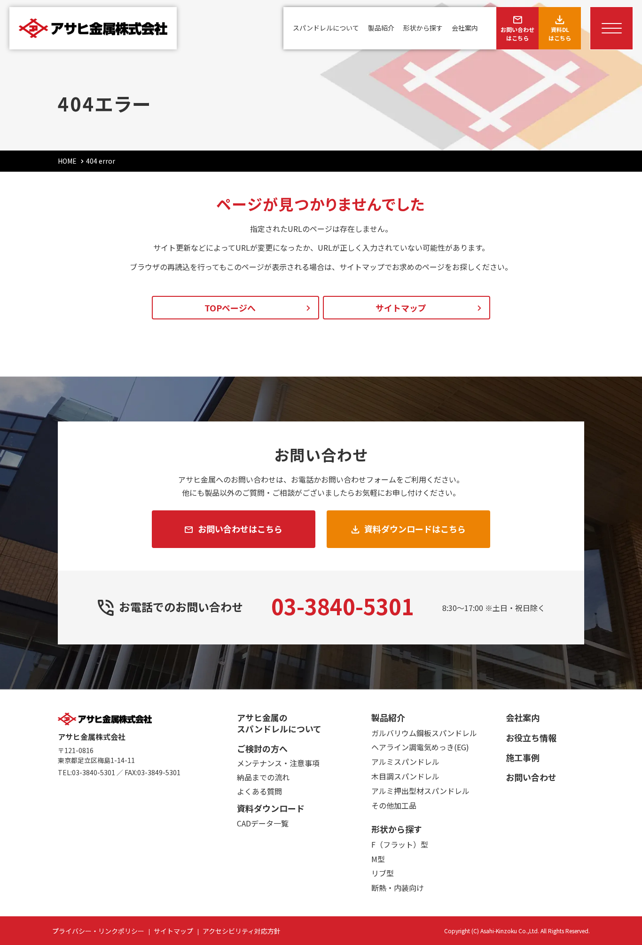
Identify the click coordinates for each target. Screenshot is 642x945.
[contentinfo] (321, 817)
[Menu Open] (611, 28)
